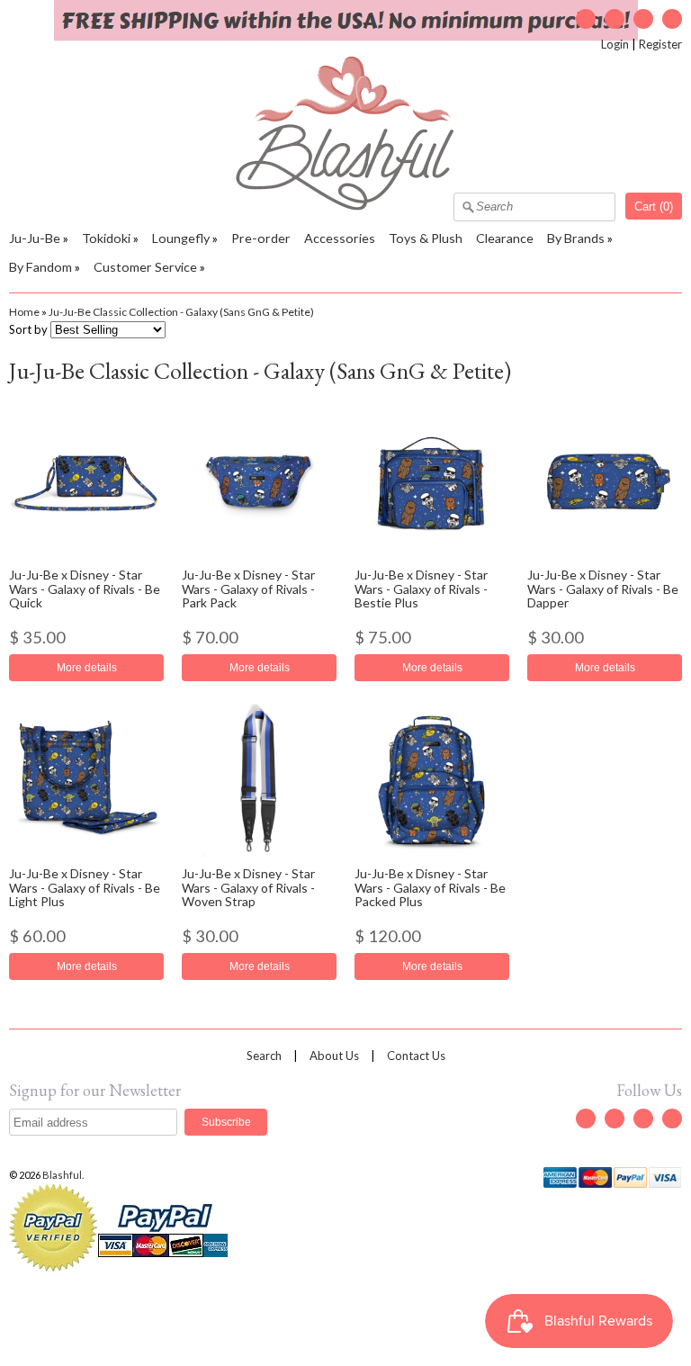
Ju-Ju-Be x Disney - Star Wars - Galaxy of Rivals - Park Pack (248, 588)
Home (24, 312)
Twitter (586, 19)
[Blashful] (346, 206)
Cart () (653, 206)
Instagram (643, 19)
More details (87, 667)
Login (615, 44)
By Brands (576, 238)
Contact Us (416, 1055)
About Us (334, 1055)
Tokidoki (106, 238)
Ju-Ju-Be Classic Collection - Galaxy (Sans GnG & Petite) (181, 312)
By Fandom (40, 266)
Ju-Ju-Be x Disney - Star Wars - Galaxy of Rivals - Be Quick (84, 588)
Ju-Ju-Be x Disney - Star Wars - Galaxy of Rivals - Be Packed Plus (430, 887)
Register (660, 44)
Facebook (614, 19)
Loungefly (181, 238)
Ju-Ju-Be (34, 238)
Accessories (339, 238)
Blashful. (63, 1175)
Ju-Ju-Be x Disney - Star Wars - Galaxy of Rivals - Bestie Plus (421, 588)
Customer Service (145, 266)
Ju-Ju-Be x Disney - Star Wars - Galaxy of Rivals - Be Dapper (602, 588)
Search (264, 1055)
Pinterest (672, 19)
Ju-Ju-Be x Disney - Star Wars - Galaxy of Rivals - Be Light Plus (84, 887)
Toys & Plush (425, 238)
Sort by (28, 329)
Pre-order (261, 238)
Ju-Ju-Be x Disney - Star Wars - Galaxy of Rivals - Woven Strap (248, 887)
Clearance (505, 238)
